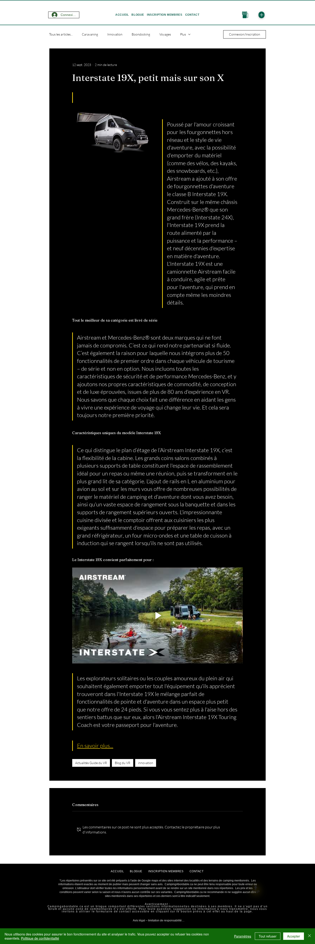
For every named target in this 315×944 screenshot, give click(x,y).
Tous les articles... (61, 34)
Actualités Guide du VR (91, 763)
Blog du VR (122, 763)
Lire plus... (157, 925)
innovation (145, 763)
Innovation (114, 34)
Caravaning (90, 34)
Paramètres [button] (242, 936)
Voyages (165, 34)
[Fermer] (309, 936)
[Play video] (157, 615)
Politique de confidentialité (40, 938)
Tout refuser (267, 936)
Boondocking (141, 34)
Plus (183, 34)
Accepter (293, 936)
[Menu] (261, 15)
